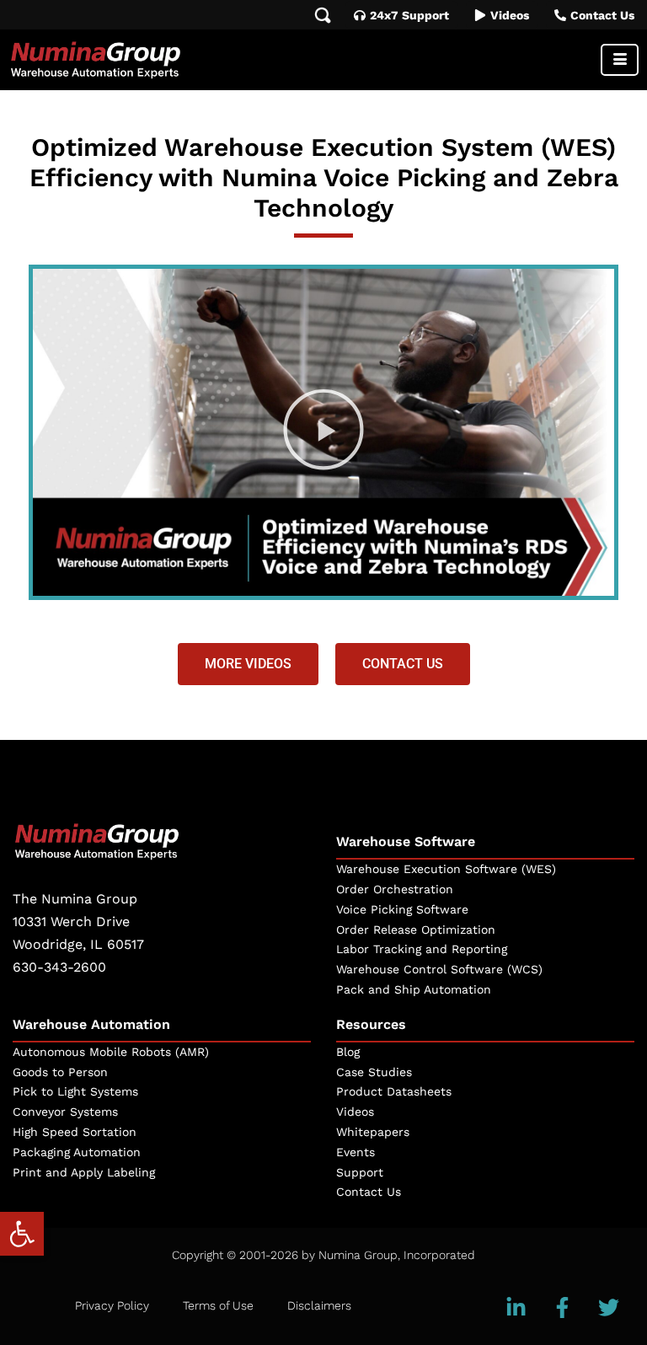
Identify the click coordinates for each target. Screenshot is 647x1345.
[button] (22, 1234)
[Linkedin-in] (516, 1307)
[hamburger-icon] (620, 60)
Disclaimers (319, 1305)
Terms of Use (218, 1305)
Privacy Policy (112, 1305)
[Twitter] (609, 1307)
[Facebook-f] (563, 1307)
